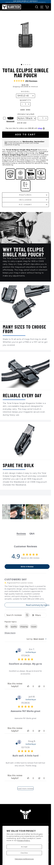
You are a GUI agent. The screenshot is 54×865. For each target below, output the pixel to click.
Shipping (16, 86)
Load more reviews (25, 788)
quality (14, 626)
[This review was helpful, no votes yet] (28, 686)
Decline (24, 853)
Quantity (25, 100)
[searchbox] (15, 615)
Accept (24, 847)
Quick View (10, 121)
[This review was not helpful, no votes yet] (39, 686)
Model (25, 91)
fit (6, 626)
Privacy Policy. (23, 840)
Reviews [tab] (21, 533)
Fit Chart (25, 205)
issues (33, 626)
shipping (24, 626)
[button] (5, 511)
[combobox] (36, 639)
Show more (10, 632)
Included (25, 200)
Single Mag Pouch (19, 155)
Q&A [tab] (31, 533)
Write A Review (27, 566)
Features (25, 195)
